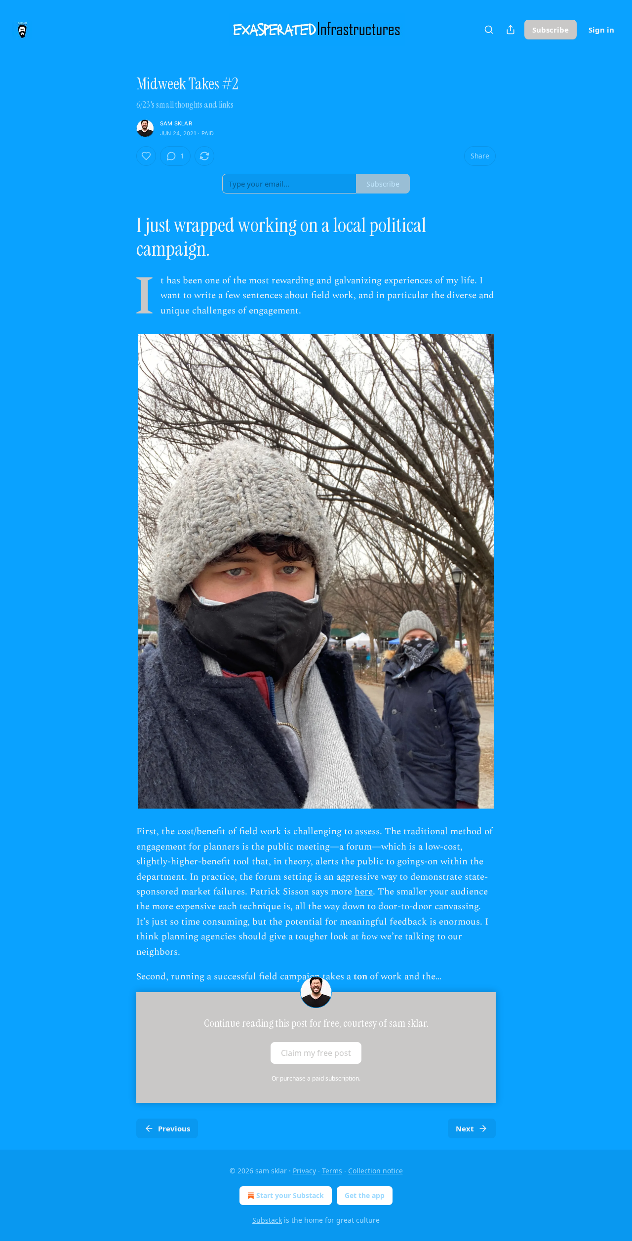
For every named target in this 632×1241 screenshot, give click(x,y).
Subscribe (550, 30)
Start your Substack (290, 1195)
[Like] (146, 156)
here (364, 892)
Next (465, 1128)
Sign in (601, 30)
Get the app (365, 1195)
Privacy (304, 1170)
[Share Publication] (510, 29)
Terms (332, 1170)
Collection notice (375, 1170)
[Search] (489, 29)
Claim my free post (316, 1052)
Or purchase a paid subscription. (316, 1078)
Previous (174, 1128)
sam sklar (176, 123)
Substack (267, 1220)
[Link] (122, 237)
